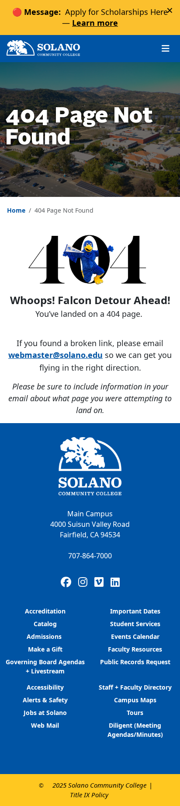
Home (16, 210)
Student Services (135, 624)
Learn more (95, 23)
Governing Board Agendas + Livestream (45, 666)
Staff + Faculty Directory (135, 687)
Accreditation (45, 611)
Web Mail (45, 725)
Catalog (45, 624)
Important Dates (135, 611)
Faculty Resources (135, 649)
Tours (135, 712)
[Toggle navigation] (165, 48)
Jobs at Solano (45, 712)
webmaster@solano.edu (55, 355)
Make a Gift (45, 649)
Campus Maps (135, 700)
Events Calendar (135, 636)
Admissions (45, 636)
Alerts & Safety (45, 700)
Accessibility (45, 687)
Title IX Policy (89, 794)
